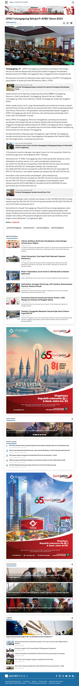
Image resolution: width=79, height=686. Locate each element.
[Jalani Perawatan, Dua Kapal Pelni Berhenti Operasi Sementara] (13, 258)
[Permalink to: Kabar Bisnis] (72, 419)
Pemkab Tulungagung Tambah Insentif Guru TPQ (32, 192)
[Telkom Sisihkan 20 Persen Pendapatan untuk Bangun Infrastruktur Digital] (13, 244)
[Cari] (73, 2)
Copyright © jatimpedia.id (13, 681)
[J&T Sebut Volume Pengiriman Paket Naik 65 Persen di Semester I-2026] (10, 667)
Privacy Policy (43, 681)
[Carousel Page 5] (43, 434)
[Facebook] (56, 676)
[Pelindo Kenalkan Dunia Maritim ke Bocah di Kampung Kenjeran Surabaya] (10, 655)
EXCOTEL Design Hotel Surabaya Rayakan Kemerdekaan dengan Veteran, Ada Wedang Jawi (39, 445)
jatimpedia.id (11, 22)
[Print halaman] (71, 23)
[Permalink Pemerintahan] (72, 564)
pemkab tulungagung (14, 228)
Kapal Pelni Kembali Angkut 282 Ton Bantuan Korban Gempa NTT (29, 637)
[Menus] (6, 2)
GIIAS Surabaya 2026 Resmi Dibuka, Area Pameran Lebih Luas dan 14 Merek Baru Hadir (37, 460)
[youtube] (66, 676)
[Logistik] (72, 618)
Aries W (15, 222)
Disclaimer (26, 681)
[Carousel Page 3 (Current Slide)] (38, 434)
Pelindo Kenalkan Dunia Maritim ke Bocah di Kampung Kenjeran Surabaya (40, 653)
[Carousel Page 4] (41, 434)
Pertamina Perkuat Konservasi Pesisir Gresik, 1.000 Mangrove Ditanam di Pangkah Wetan (43, 299)
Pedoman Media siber (56, 681)
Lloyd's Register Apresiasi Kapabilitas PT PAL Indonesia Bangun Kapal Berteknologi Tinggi (39, 430)
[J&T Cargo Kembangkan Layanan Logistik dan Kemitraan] (10, 661)
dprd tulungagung (43, 228)
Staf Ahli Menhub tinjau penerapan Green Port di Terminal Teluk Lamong (32, 465)
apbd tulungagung (57, 228)
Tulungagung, (12, 69)
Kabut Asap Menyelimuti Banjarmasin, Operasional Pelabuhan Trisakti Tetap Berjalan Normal (39, 450)
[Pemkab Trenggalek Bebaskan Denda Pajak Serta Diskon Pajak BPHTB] (13, 315)
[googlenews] (69, 676)
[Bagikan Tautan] (64, 23)
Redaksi (34, 681)
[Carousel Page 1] (34, 434)
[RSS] (73, 676)
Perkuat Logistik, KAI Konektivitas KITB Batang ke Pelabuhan (35, 648)
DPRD (51, 94)
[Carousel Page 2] (36, 434)
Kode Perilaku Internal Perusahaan (15, 683)
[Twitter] (63, 676)
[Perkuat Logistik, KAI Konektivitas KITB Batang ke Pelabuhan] (10, 649)
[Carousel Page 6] (45, 434)
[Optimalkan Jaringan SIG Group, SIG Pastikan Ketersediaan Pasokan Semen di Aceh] (13, 287)
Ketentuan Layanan (54, 683)
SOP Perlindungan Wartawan (37, 683)
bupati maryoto (29, 228)
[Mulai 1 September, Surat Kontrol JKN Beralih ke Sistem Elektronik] (13, 275)
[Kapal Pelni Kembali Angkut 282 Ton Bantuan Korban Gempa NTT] (39, 628)
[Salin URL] (67, 23)
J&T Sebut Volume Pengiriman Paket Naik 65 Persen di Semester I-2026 (33, 455)
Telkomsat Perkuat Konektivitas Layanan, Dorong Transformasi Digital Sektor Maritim (41, 642)
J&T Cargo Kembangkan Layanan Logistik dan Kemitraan (34, 659)
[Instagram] (60, 676)
